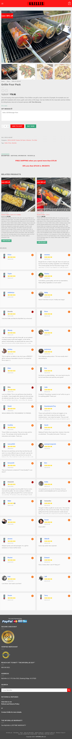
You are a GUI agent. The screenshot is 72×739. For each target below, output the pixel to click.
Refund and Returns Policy (10, 704)
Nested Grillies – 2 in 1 (43, 214)
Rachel (10, 557)
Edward (46, 557)
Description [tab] (5, 155)
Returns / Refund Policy (46, 734)
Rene (46, 311)
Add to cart (17, 126)
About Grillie (39, 732)
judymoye (47, 349)
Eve (45, 368)
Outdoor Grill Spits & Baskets (23, 140)
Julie (46, 387)
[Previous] (4, 36)
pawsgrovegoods (50, 444)
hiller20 (46, 538)
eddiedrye (11, 292)
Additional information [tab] (18, 155)
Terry (46, 595)
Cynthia (10, 425)
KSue (9, 254)
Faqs (21, 732)
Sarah (46, 425)
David (10, 406)
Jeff (45, 576)
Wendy (10, 330)
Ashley (10, 349)
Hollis (46, 482)
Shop (8, 81)
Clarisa (46, 273)
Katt (9, 576)
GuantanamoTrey (50, 406)
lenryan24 (11, 463)
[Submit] (69, 690)
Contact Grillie (6, 712)
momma (47, 254)
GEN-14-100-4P (16, 81)
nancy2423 (11, 444)
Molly (46, 292)
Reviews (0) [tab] (31, 155)
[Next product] (2, 90)
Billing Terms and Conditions (27, 734)
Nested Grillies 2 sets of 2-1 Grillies (11, 214)
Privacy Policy (60, 732)
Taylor (10, 273)
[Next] (67, 36)
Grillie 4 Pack (7, 143)
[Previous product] (6, 90)
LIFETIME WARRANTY (18, 725)
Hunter (46, 330)
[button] (2, 3)
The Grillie (34, 140)
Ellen (9, 368)
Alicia (9, 519)
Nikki (9, 501)
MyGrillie (14, 143)
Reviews (16, 732)
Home (3, 81)
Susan (46, 519)
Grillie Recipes (29, 732)
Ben (45, 463)
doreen (10, 538)
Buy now (30, 126)
